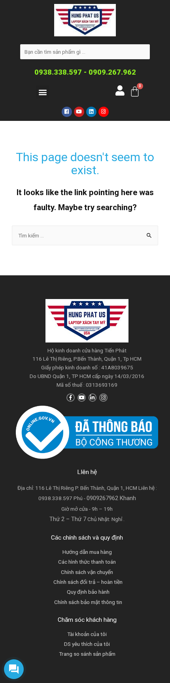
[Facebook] (67, 112)
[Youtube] (79, 112)
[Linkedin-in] (93, 397)
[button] (42, 91)
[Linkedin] (91, 112)
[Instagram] (103, 112)
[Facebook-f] (70, 397)
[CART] (134, 91)
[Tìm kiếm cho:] (85, 235)
